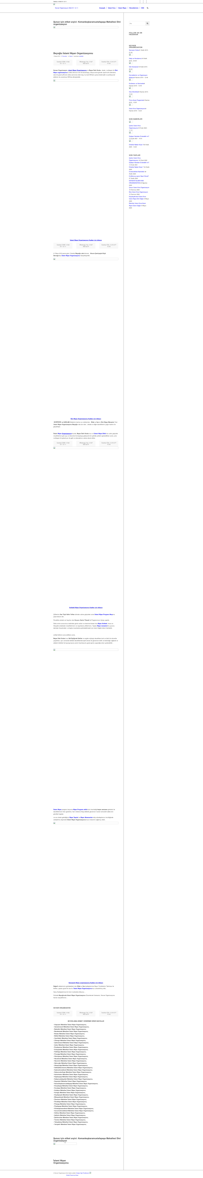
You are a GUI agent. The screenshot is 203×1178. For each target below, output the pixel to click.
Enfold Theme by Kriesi (72, 1175)
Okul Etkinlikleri (134, 92)
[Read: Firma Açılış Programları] (131, 97)
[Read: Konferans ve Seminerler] (131, 80)
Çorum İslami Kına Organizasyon (139, 187)
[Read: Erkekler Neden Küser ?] (131, 141)
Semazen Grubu (134, 50)
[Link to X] (141, 1)
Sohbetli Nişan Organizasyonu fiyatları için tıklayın (86, 607)
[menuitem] (102, 8)
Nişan (60, 433)
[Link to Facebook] (138, 1)
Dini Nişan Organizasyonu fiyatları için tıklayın (86, 419)
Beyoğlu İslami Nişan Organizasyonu (73, 53)
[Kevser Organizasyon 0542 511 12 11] (65, 8)
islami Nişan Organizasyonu (77, 70)
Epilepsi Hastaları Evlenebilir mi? (139, 136)
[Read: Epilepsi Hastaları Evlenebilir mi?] (131, 133)
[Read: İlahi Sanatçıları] (131, 63)
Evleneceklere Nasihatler (136, 172)
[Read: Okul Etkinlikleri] (131, 88)
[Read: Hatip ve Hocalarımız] (131, 55)
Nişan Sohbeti (102, 623)
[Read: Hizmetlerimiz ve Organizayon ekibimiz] (131, 72)
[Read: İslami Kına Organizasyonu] (131, 105)
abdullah (81, 56)
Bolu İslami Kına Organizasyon (138, 192)
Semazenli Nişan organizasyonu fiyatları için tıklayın (86, 983)
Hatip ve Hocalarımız (135, 58)
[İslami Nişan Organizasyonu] (65, 1144)
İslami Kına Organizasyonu (137, 108)
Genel (70, 56)
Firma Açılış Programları (136, 100)
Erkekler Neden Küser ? (136, 145)
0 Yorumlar (64, 56)
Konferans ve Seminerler (136, 83)
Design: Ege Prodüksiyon (82, 1173)
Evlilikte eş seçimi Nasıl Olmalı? (139, 176)
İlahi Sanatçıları (133, 67)
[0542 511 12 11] (85, 38)
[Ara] (147, 8)
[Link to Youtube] (148, 1)
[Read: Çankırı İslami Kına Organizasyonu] (131, 122)
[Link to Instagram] (144, 1)
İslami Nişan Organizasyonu (71, 256)
